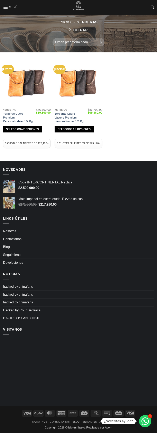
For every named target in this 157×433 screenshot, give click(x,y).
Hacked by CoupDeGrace (21, 310)
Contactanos (12, 239)
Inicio (65, 22)
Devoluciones (13, 262)
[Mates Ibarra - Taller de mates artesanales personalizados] (78, 7)
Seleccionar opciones (22, 129)
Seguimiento (12, 255)
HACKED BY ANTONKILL (22, 318)
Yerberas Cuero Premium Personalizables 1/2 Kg (18, 117)
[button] (10, 7)
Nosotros (9, 231)
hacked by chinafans (18, 286)
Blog (6, 247)
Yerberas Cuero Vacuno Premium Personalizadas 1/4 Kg (69, 117)
